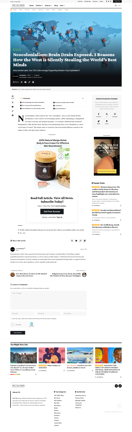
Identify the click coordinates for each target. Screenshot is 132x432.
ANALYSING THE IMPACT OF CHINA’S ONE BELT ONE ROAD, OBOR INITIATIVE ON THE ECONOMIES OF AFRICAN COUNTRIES (107, 369)
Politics (15, 9)
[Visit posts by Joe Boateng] (12, 249)
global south (36, 230)
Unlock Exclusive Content (106, 99)
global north (29, 230)
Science (34, 9)
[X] (108, 1)
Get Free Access (52, 211)
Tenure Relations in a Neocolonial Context (33, 108)
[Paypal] (107, 122)
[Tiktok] (99, 122)
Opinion (66, 9)
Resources (41, 9)
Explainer (60, 9)
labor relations (58, 230)
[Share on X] (21, 82)
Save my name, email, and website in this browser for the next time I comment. (35, 318)
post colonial (80, 230)
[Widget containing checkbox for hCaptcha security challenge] (22, 325)
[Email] (25, 82)
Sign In (59, 217)
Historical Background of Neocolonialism (33, 102)
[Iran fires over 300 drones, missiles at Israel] (80, 355)
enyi (24, 233)
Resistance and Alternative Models (64, 102)
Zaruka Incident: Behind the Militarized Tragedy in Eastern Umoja (106, 212)
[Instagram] (111, 1)
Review (53, 9)
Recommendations (60, 108)
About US (16, 392)
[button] (116, 5)
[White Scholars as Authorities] (52, 355)
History (21, 9)
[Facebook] (106, 1)
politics (74, 230)
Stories (47, 9)
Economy (27, 9)
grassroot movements (47, 230)
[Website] (86, 249)
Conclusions (58, 105)
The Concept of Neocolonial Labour (31, 105)
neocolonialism (67, 230)
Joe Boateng (22, 75)
